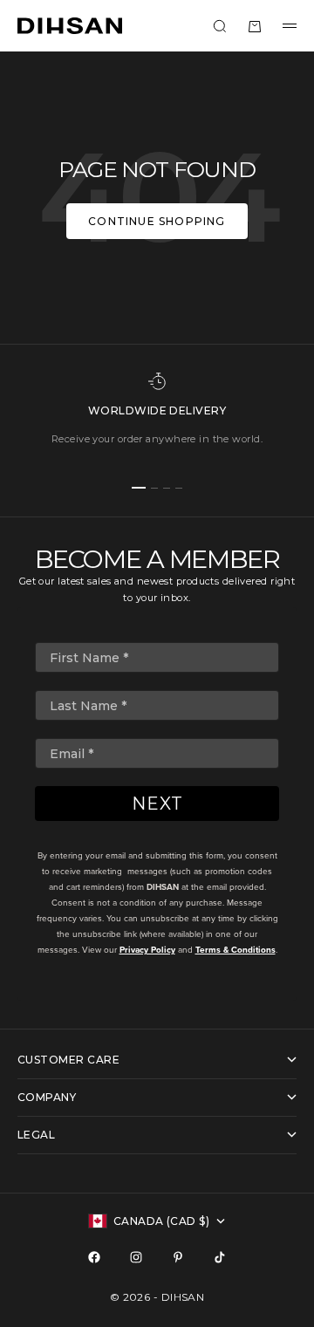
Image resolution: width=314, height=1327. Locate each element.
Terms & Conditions (235, 949)
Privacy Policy (147, 949)
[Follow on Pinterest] (178, 1257)
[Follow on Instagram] (136, 1257)
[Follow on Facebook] (94, 1257)
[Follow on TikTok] (220, 1257)
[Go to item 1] (139, 488)
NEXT (157, 803)
